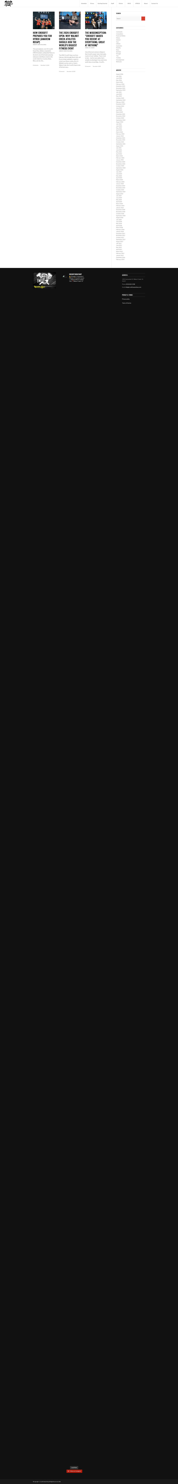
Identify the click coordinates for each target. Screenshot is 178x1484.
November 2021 (120, 140)
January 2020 (120, 183)
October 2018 (120, 213)
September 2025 (120, 90)
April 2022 (119, 130)
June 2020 (119, 174)
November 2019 (120, 187)
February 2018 (120, 229)
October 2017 (120, 237)
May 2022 (119, 128)
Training (92, 47)
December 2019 (120, 186)
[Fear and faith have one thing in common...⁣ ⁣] (77, 362)
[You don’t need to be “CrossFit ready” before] (77, 875)
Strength (118, 53)
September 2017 (120, 239)
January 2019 (120, 207)
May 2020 (119, 176)
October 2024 (120, 98)
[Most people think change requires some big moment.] (71, 1314)
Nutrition (118, 52)
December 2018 (120, 209)
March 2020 (119, 179)
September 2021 (120, 144)
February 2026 (120, 84)
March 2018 (119, 227)
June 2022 (119, 126)
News (117, 50)
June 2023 (119, 108)
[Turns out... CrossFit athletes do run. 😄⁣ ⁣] (83, 653)
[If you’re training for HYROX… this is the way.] (77, 1181)
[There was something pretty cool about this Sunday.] (71, 909)
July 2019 (119, 195)
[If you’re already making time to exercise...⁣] (77, 641)
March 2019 (119, 203)
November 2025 (120, 88)
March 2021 (119, 156)
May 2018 (119, 223)
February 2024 (120, 102)
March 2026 (119, 82)
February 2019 (120, 205)
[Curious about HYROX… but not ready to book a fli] (65, 1377)
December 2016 (120, 257)
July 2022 (119, 124)
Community (35, 44)
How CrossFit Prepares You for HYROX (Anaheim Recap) (42, 37)
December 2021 (120, 138)
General (44, 44)
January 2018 (120, 231)
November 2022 (120, 116)
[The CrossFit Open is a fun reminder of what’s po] (77, 1341)
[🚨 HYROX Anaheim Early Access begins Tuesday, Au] (83, 428)
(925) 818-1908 (130, 284)
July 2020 (119, 172)
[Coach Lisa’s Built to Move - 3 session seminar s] (71, 1093)
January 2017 (120, 255)
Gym (117, 42)
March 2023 (119, 112)
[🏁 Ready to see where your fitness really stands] (65, 659)
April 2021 (119, 154)
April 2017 (119, 249)
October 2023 (120, 106)
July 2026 (119, 76)
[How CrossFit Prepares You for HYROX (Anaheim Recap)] (44, 20)
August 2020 (119, 170)
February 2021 (120, 158)
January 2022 (120, 136)
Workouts (119, 61)
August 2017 (119, 241)
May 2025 (119, 96)
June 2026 (119, 78)
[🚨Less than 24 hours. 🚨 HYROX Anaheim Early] (71, 332)
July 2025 (119, 92)
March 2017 (119, 251)
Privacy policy (126, 299)
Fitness (118, 38)
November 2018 (120, 211)
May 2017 (119, 247)
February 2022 (120, 134)
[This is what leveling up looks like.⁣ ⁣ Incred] (83, 1115)
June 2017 (119, 245)
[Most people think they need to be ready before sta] (83, 1317)
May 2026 (119, 80)
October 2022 (120, 118)
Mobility (118, 48)
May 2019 (119, 199)
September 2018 (120, 215)
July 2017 (119, 243)
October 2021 (120, 142)
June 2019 (119, 197)
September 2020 (120, 168)
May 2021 (119, 152)
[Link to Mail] (173, 3)
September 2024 (120, 100)
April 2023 (119, 110)
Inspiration (119, 46)
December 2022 (120, 114)
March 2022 (119, 132)
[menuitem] (84, 3)
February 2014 (120, 259)
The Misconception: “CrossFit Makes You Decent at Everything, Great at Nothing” (95, 39)
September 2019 (120, 191)
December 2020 (120, 162)
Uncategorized (120, 60)
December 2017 (120, 233)
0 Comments (35, 65)
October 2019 (120, 190)
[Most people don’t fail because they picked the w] (83, 920)
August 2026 (119, 74)
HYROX (118, 44)
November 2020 (120, 164)
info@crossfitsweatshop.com (133, 287)
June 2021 (119, 150)
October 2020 (120, 166)
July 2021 (119, 148)
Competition (40, 44)
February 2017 (120, 253)
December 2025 (120, 86)
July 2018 (119, 219)
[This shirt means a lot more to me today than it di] (65, 940)
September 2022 (120, 120)
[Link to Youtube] (162, 3)
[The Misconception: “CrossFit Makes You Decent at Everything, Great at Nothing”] (96, 20)
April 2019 (119, 201)
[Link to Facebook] (164, 3)
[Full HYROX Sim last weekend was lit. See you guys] (65, 1083)
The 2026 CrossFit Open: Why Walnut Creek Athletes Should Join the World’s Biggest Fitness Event (69, 40)
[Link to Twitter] (170, 3)
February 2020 (120, 182)
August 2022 (119, 122)
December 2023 (120, 104)
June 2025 (119, 94)
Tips (89, 47)
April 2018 (119, 225)
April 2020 (119, 178)
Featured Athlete (120, 36)
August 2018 (119, 217)
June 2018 (119, 221)
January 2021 (120, 160)
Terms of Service (126, 303)
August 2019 (119, 194)
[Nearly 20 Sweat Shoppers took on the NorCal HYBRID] (71, 690)
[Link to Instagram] (167, 3)
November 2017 (120, 235)
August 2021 (119, 146)
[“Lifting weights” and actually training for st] (65, 338)
